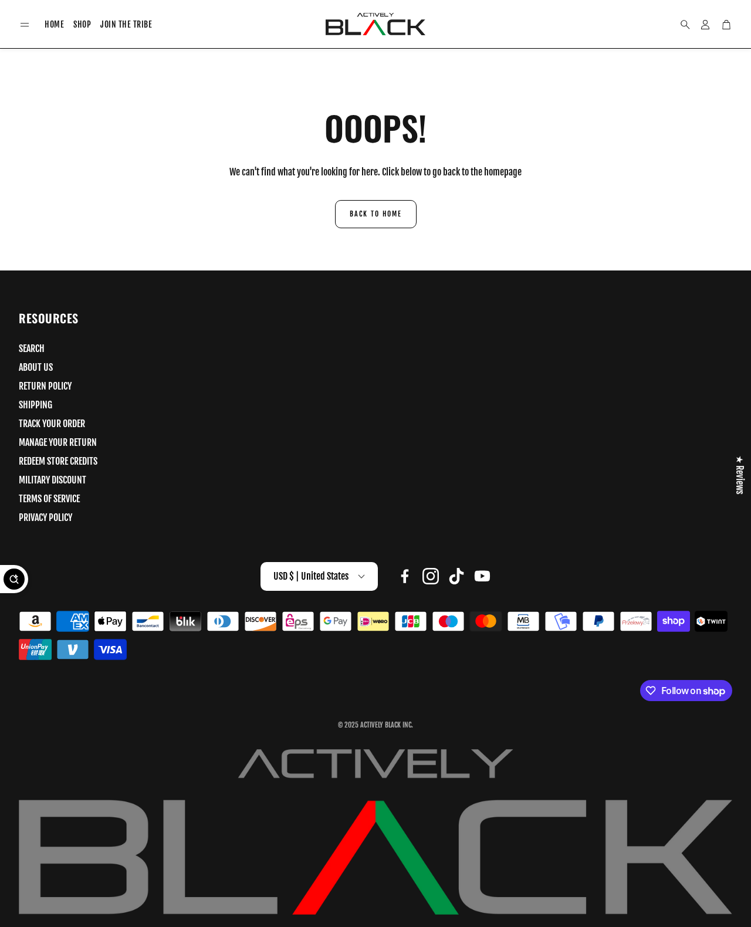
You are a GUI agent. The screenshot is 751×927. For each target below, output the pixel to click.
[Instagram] (430, 576)
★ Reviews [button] (740, 474)
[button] (25, 24)
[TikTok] (456, 576)
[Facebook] (405, 576)
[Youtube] (482, 576)
